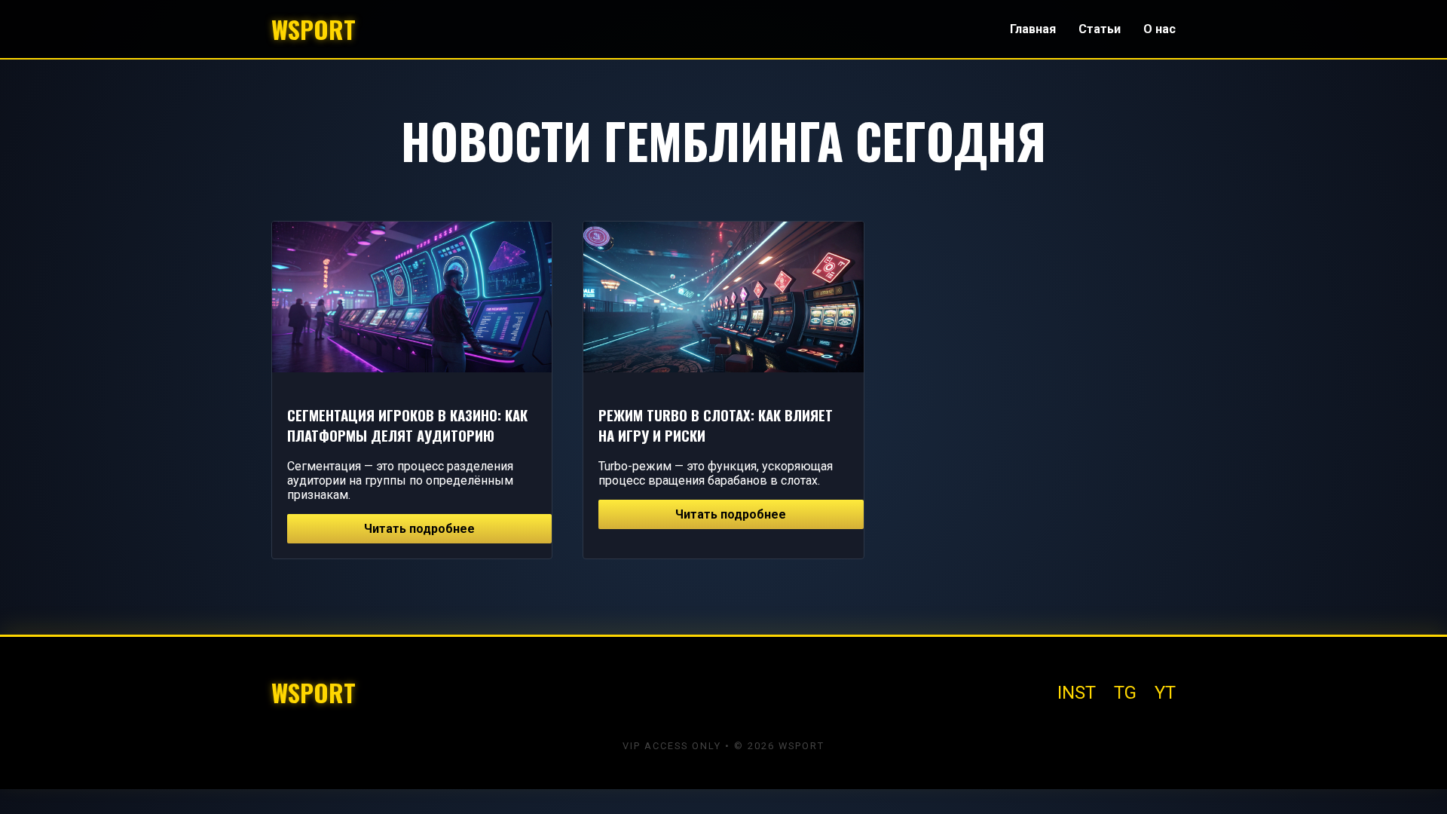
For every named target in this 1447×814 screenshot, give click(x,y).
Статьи (1099, 29)
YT (1165, 692)
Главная (1033, 29)
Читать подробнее (419, 529)
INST (1076, 692)
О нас (1159, 29)
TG (1125, 692)
